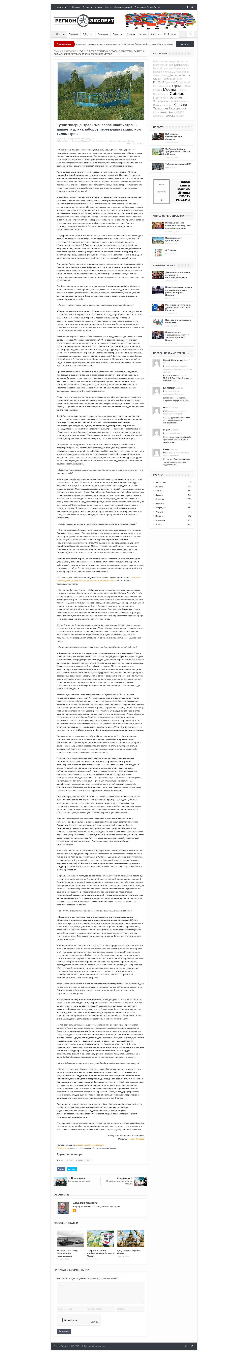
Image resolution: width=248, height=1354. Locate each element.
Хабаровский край (165, 101)
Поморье (169, 115)
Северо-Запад (161, 75)
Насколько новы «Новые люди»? (119, 1182)
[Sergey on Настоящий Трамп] (156, 432)
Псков (156, 94)
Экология (117, 34)
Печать (132, 143)
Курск (156, 112)
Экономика (103, 34)
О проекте (87, 7)
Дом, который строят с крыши (129, 1251)
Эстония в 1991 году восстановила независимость (67, 1253)
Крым (171, 71)
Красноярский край (163, 64)
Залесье (164, 94)
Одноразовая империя (161, 44)
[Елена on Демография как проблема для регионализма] (156, 452)
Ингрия (158, 82)
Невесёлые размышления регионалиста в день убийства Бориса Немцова (178, 291)
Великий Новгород (163, 68)
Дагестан (158, 115)
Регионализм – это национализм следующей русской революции (178, 225)
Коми (177, 64)
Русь (179, 61)
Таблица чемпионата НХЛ (178, 164)
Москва (69, 1160)
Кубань (185, 64)
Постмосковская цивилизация (173, 239)
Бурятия (157, 97)
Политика (73, 34)
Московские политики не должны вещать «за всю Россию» (178, 307)
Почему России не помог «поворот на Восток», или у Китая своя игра (177, 369)
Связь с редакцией (123, 7)
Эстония (176, 97)
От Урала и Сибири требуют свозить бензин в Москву (105, 44)
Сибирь (79, 1160)
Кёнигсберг (168, 112)
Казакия (180, 115)
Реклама (159, 512)
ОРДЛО (180, 112)
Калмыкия (158, 86)
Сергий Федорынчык (174, 360)
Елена (166, 449)
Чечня (167, 86)
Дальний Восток (179, 75)
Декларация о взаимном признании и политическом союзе (177, 275)
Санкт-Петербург (164, 78)
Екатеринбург (160, 71)
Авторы (108, 7)
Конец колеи (140, 44)
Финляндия (170, 61)
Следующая (123, 1178)
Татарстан (160, 108)
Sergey (166, 429)
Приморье (170, 82)
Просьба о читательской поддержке (178, 321)
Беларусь (182, 90)
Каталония (183, 101)
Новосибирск (183, 71)
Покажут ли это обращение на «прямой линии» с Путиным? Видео (177, 336)
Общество (88, 34)
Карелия (180, 104)
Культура (155, 34)
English (98, 7)
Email (142, 143)
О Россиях (170, 250)
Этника (142, 34)
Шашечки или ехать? (79, 1181)
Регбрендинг (170, 34)
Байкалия (158, 61)
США (185, 61)
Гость (166, 407)
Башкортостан (177, 108)
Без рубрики (160, 482)
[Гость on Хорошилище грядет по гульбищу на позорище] (156, 410)
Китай (166, 97)
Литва (179, 78)
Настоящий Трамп (174, 433)
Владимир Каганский (65, 139)
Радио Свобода (137, 1138)
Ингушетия (159, 105)
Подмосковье (181, 68)
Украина (178, 85)
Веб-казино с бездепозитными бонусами (174, 136)
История (130, 34)
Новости (60, 34)
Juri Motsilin (169, 387)
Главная (76, 7)
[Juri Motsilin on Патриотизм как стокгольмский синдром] (156, 390)
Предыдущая (78, 1178)
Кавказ (169, 105)
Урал (88, 1160)
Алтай (187, 82)
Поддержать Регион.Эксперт (148, 7)
